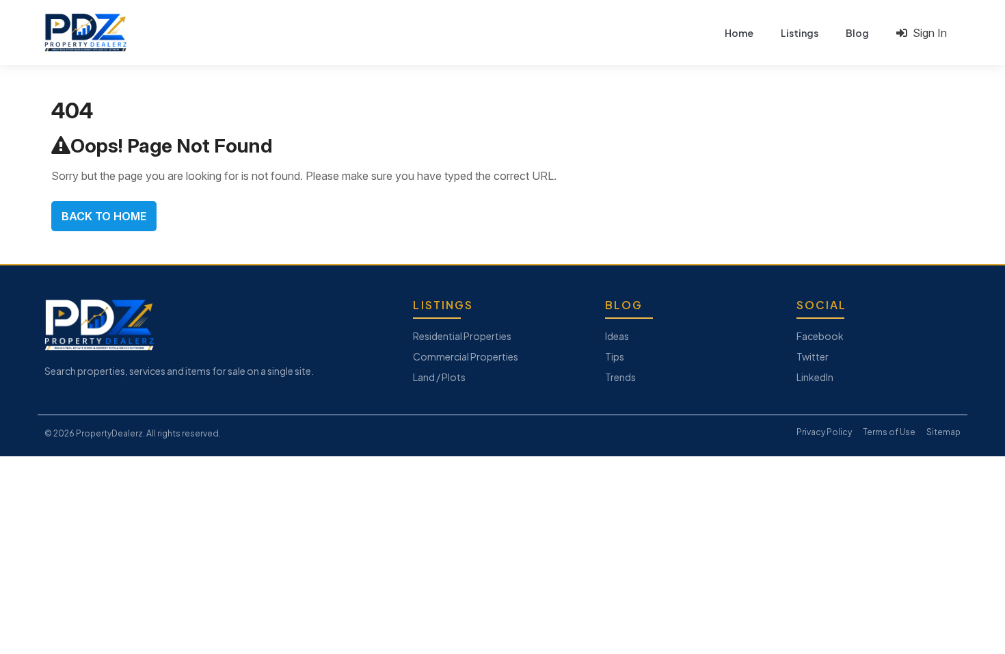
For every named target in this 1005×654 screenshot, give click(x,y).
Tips (614, 356)
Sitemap (943, 432)
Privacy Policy (824, 432)
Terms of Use (889, 432)
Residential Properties (462, 336)
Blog (857, 33)
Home (739, 33)
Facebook (820, 336)
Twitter (812, 356)
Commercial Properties (465, 356)
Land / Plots (439, 377)
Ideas (617, 336)
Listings (799, 33)
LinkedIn (814, 377)
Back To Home (104, 216)
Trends (620, 377)
